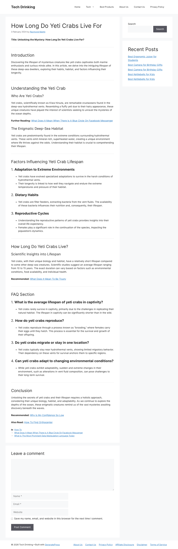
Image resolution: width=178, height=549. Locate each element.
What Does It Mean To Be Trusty (48, 279)
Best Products (107, 7)
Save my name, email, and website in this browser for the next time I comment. (58, 518)
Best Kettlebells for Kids (141, 74)
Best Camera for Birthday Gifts (145, 65)
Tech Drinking (23, 7)
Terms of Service (158, 544)
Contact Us (139, 7)
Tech (88, 7)
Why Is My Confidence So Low (47, 415)
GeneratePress (52, 544)
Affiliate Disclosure (124, 544)
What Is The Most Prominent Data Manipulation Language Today (44, 436)
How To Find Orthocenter (38, 422)
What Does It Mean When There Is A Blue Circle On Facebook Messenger (72, 120)
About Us (123, 7)
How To (18, 429)
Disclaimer (142, 544)
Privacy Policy (157, 7)
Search (132, 24)
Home (77, 7)
